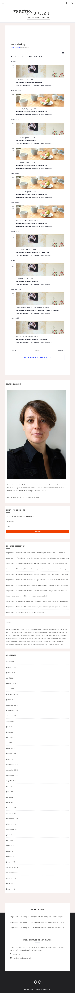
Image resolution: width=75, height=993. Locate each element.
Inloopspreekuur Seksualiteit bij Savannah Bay (31, 111)
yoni (61, 644)
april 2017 (10, 846)
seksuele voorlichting (49, 641)
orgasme (21, 638)
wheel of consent (54, 644)
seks (56, 638)
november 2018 (12, 770)
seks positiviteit (18, 641)
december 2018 (12, 764)
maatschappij (16, 635)
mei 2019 (9, 737)
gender (45, 632)
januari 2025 (10, 673)
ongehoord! (63, 635)
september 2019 (12, 721)
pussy (52, 638)
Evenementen (15, 47)
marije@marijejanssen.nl (22, 958)
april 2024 (10, 678)
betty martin (38, 629)
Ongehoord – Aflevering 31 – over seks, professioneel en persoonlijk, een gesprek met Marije (37, 601)
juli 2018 (9, 786)
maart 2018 (10, 802)
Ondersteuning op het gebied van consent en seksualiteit (26, 596)
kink (66, 632)
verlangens (23, 644)
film (41, 632)
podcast (43, 638)
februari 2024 (11, 683)
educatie (19, 632)
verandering (16, 644)
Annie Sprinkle (25, 629)
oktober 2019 (11, 716)
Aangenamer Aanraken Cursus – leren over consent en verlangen (37, 310)
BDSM (31, 629)
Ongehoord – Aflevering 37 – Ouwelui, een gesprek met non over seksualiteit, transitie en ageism (37, 580)
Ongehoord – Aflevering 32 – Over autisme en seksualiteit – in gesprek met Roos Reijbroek (37, 590)
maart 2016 (10, 884)
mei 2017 (9, 840)
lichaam (8, 635)
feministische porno (33, 632)
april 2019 (10, 743)
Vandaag (37, 350)
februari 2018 (11, 808)
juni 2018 (9, 792)
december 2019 (12, 705)
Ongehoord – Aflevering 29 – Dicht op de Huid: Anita (25, 612)
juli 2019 (9, 727)
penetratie (37, 638)
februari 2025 (11, 667)
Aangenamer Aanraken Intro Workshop (29, 83)
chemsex (45, 629)
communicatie (57, 629)
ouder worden (29, 638)
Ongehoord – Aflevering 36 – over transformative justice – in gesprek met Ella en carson (37, 585)
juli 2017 (9, 835)
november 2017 (12, 819)
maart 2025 (10, 662)
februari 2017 (11, 856)
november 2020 (12, 694)
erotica (25, 632)
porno (48, 638)
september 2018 (12, 775)
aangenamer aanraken (13, 629)
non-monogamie (54, 635)
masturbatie (44, 635)
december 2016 (12, 867)
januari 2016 (10, 889)
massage (37, 635)
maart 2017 (10, 851)
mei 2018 (9, 797)
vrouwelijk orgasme (38, 644)
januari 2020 (10, 700)
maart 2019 (10, 748)
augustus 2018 (11, 781)
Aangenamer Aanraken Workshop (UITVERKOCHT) (32, 252)
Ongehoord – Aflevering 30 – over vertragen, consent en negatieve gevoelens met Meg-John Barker (37, 607)
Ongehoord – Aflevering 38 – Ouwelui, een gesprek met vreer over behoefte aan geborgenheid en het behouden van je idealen (37, 574)
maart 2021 (10, 689)
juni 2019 (9, 732)
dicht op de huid (11, 632)
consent (65, 629)
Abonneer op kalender (36, 357)
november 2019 (12, 710)
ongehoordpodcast (12, 638)
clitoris (51, 629)
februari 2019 (11, 754)
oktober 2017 (11, 824)
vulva (46, 644)
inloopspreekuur (53, 632)
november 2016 (12, 873)
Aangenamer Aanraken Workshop (27, 281)
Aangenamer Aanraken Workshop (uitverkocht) (31, 339)
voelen (30, 644)
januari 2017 (10, 862)
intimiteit (61, 632)
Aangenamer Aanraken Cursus (26, 140)
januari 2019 (10, 759)
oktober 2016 (11, 878)
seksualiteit (26, 641)
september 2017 (12, 829)
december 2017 (12, 813)
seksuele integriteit (36, 641)
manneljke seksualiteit (27, 635)
